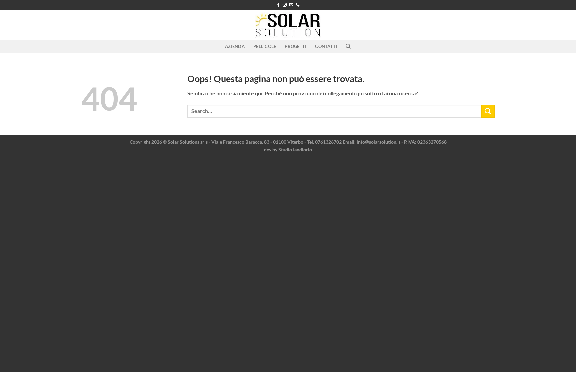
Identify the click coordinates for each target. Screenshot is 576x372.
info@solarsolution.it (378, 142)
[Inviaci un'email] (291, 5)
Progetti (295, 46)
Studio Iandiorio (295, 149)
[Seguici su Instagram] (285, 5)
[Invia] (488, 111)
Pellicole (264, 46)
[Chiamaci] (298, 5)
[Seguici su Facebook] (278, 5)
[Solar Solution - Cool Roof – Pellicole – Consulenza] (288, 25)
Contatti (326, 46)
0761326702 (328, 142)
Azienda (235, 46)
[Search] (348, 46)
